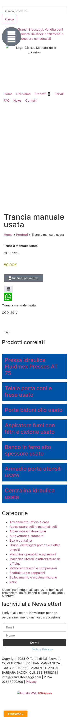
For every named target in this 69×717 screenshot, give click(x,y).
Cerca (9, 19)
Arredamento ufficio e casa (29, 522)
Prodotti (22, 235)
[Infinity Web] (27, 693)
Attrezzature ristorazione (28, 531)
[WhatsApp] (34, 297)
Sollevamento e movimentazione (33, 577)
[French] (14, 4)
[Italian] (19, 4)
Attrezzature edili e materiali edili (34, 527)
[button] (43, 94)
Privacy (31, 682)
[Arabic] (4, 4)
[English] (9, 4)
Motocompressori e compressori (33, 568)
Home (8, 235)
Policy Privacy (42, 649)
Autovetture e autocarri (27, 536)
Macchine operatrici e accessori (33, 554)
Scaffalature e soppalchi (27, 573)
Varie (13, 582)
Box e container (21, 540)
